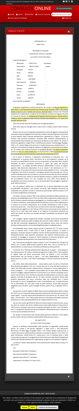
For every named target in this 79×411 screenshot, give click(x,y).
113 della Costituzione (60, 149)
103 (50, 149)
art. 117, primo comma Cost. (28, 151)
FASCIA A (27, 1)
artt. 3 (44, 149)
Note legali (50, 393)
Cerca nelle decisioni (64, 8)
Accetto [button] (24, 407)
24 (47, 149)
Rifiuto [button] (33, 407)
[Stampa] (69, 31)
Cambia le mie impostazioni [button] (47, 407)
